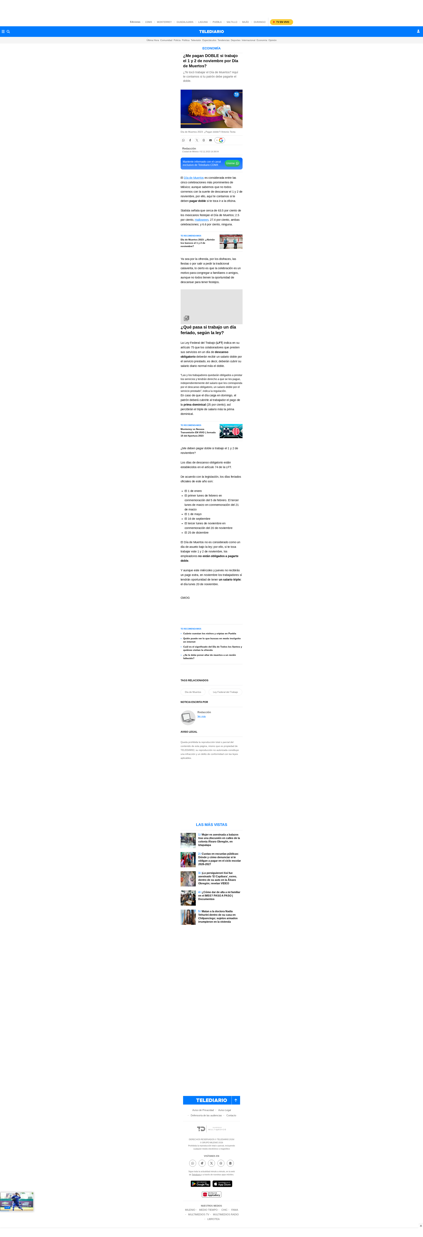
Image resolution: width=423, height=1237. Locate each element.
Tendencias (224, 40)
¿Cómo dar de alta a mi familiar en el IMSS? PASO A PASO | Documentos (219, 896)
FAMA (234, 1209)
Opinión (273, 40)
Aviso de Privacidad (203, 1110)
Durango (260, 22)
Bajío (245, 22)
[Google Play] (201, 1184)
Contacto (231, 1115)
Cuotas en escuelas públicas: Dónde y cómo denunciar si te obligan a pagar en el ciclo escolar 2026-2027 (219, 859)
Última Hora (153, 40)
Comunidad (166, 40)
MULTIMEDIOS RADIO (226, 1214)
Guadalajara (185, 22)
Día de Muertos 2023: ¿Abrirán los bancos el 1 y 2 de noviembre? (198, 243)
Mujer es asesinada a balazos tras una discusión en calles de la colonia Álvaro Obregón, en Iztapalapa (219, 839)
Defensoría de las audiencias (206, 1115)
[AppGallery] (211, 1195)
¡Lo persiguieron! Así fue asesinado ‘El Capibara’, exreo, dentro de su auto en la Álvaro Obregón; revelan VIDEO (217, 878)
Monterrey (164, 22)
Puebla (217, 22)
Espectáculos (209, 40)
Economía (262, 40)
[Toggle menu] (3, 31)
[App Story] (222, 1184)
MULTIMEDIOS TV (198, 1214)
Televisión (196, 40)
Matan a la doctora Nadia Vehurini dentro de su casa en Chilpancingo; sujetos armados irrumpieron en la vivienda (218, 916)
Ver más (201, 716)
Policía (177, 40)
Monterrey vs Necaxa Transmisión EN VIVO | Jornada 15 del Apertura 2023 (198, 432)
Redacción (189, 148)
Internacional (248, 40)
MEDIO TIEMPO (208, 1209)
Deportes (235, 40)
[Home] (211, 31)
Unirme (230, 163)
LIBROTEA (213, 1219)
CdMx (148, 22)
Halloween (201, 219)
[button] (183, 140)
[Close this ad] (420, 1225)
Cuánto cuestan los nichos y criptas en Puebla (209, 633)
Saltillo (232, 22)
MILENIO (190, 1209)
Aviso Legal (224, 1110)
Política (186, 40)
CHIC (224, 1209)
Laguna (203, 22)
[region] (211, 8)
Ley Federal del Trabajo (225, 692)
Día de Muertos (194, 177)
